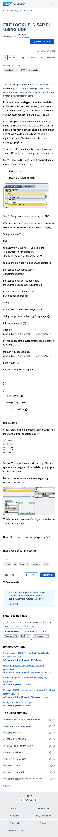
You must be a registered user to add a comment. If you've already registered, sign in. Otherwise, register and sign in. (27, 595)
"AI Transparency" (30, 631)
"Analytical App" (10, 636)
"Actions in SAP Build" (12, 627)
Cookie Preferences (14, 830)
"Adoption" (29, 627)
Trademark (14, 823)
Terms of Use (43, 808)
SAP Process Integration (30, 70)
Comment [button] (47, 575)
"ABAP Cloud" (15, 622)
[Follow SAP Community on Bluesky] (26, 800)
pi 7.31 (46, 564)
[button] (5, 57)
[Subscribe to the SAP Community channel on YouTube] (31, 800)
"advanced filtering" (11, 631)
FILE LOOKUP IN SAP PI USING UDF (26, 27)
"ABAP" (47, 622)
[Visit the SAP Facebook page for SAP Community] (22, 800)
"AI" (43, 631)
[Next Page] (31, 640)
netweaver (36, 564)
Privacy (14, 808)
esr (15, 564)
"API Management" (40, 636)
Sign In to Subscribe (42, 42)
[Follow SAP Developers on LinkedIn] (36, 800)
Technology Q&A (13, 685)
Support (43, 823)
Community (19, 4)
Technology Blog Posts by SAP (20, 660)
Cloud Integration (10, 70)
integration (24, 564)
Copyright (14, 816)
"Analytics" (25, 636)
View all (7, 786)
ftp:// (26, 248)
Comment (13, 604)
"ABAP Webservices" (32, 622)
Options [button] (31, 46)
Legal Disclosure (43, 816)
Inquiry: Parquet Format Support (18, 702)
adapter (7, 564)
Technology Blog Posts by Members (19, 11)
